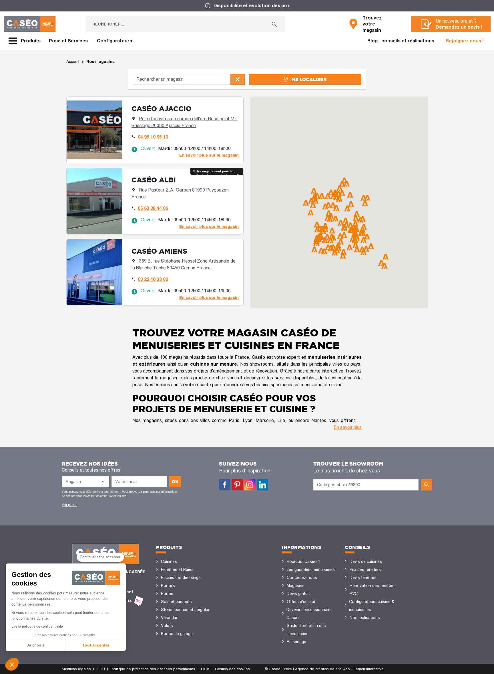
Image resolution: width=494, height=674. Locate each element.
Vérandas (169, 617)
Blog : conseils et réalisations (400, 41)
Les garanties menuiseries (311, 569)
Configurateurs (114, 41)
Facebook (224, 484)
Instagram (250, 484)
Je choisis (36, 645)
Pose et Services (68, 41)
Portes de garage (177, 633)
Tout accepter (95, 645)
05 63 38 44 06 (153, 208)
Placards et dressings (181, 577)
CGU (101, 669)
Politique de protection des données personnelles (153, 669)
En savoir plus (348, 427)
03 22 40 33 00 (153, 279)
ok (175, 481)
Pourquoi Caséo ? (303, 561)
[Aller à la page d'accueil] (29, 24)
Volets (167, 625)
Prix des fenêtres (365, 569)
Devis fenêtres (363, 577)
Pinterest (237, 484)
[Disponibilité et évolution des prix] (247, 5)
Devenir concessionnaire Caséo (309, 613)
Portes (167, 593)
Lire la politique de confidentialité (37, 626)
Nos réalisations (365, 617)
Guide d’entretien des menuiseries (306, 629)
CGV (205, 669)
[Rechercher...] (274, 24)
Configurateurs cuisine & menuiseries (372, 605)
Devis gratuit (298, 593)
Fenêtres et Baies (177, 569)
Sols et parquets (176, 601)
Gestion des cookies (232, 669)
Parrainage (296, 641)
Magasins (295, 585)
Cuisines (169, 561)
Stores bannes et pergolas (185, 609)
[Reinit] (237, 79)
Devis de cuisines (366, 561)
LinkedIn (262, 484)
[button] (12, 664)
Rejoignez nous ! (465, 41)
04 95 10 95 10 (153, 137)
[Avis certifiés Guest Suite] (138, 601)
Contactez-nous (302, 577)
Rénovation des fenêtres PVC (373, 589)
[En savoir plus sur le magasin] (155, 130)
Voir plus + (69, 505)
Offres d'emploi (301, 601)
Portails (168, 585)
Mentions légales (76, 669)
